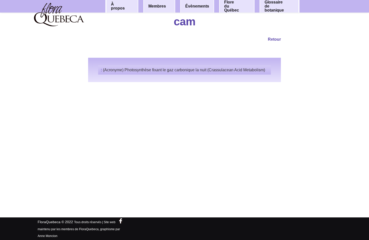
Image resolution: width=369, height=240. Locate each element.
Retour (274, 39)
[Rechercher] (322, 6)
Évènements (197, 6)
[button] (131, 6)
